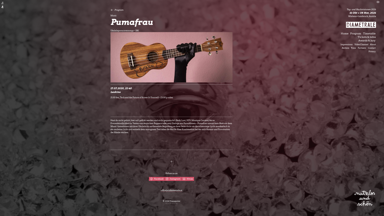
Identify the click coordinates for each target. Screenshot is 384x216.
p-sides (169, 97)
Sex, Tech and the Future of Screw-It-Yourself (137, 97)
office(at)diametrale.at (171, 190)
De (2, 7)
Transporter (175, 201)
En (2, 3)
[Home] (361, 25)
